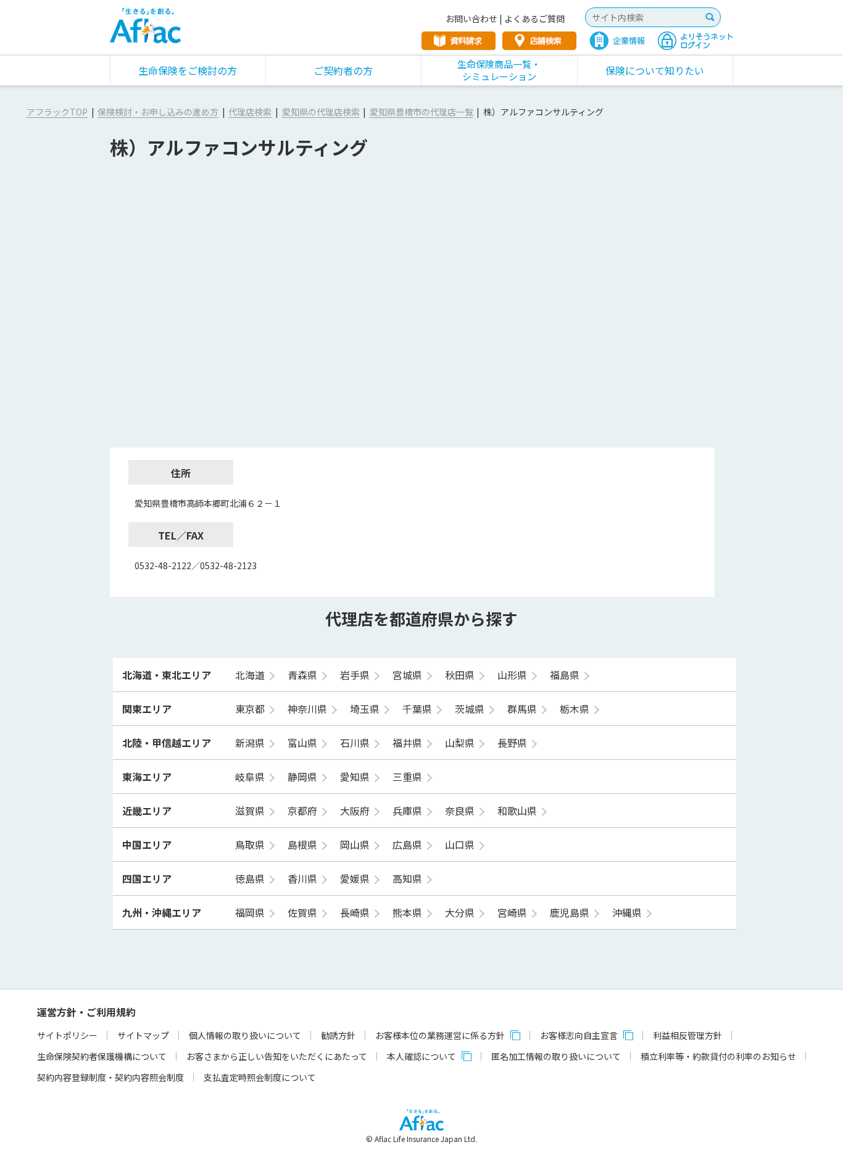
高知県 (408, 878)
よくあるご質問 (534, 18)
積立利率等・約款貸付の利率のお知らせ (718, 1056)
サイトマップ (143, 1035)
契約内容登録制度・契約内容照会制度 (110, 1077)
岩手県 (356, 674)
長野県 (513, 742)
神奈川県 (309, 708)
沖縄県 (628, 912)
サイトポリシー (67, 1035)
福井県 (408, 742)
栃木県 (576, 708)
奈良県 (461, 810)
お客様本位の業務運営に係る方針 (440, 1035)
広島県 (408, 844)
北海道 (251, 674)
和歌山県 (518, 810)
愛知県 (356, 776)
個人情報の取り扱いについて (245, 1035)
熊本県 (408, 912)
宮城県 (408, 674)
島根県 (304, 844)
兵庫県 (408, 810)
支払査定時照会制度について (260, 1077)
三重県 (408, 776)
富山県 (304, 742)
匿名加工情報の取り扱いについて (556, 1056)
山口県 (461, 844)
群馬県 (523, 708)
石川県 (356, 742)
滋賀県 (251, 810)
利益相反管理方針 (687, 1035)
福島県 (566, 674)
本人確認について (421, 1056)
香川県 (304, 878)
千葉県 (418, 708)
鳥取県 (251, 844)
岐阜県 (251, 776)
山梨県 (461, 742)
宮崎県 (513, 912)
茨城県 (471, 708)
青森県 (304, 674)
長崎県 (356, 912)
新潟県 (251, 742)
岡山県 (356, 844)
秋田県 (461, 674)
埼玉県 (366, 708)
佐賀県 (304, 912)
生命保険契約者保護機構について (102, 1056)
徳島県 (251, 878)
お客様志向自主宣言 (579, 1035)
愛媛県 (356, 878)
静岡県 (304, 776)
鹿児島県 (571, 912)
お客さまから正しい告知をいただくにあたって (276, 1056)
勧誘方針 (338, 1035)
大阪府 (356, 810)
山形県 (513, 674)
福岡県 (251, 912)
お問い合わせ (471, 18)
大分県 (461, 912)
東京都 (251, 708)
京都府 (304, 810)
